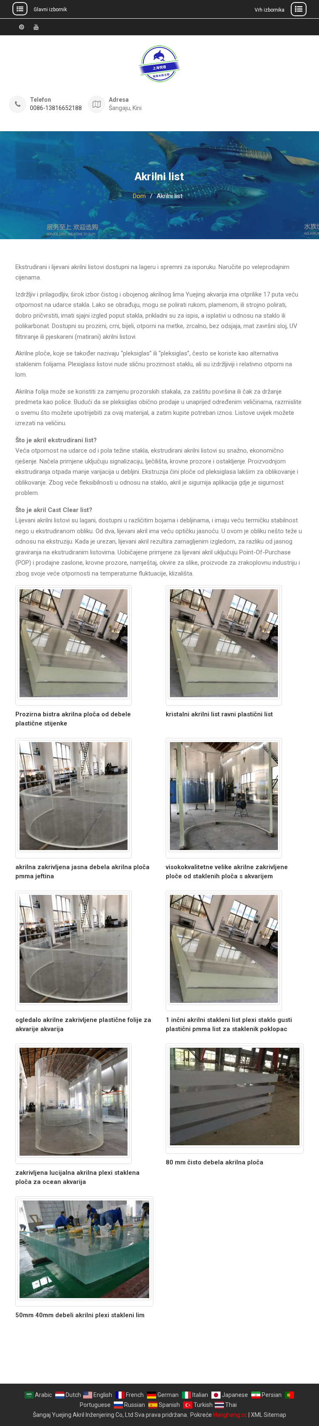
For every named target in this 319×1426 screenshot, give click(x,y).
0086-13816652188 (56, 108)
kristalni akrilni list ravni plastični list (219, 714)
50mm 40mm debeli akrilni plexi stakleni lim (80, 1315)
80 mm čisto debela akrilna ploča (214, 1162)
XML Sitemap (268, 1414)
